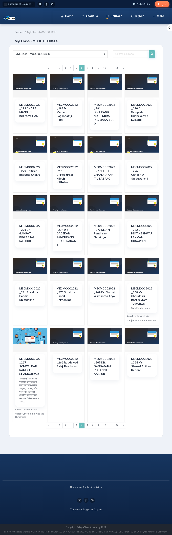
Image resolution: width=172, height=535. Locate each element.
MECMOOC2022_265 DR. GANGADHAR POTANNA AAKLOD (104, 366)
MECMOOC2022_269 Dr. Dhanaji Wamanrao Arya (104, 292)
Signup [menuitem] (139, 16)
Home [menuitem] (69, 16)
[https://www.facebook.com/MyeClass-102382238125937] (46, 4)
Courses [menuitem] (116, 16)
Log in (162, 4)
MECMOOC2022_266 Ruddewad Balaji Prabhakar (67, 362)
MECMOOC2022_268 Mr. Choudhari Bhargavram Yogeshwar (141, 296)
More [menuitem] (160, 16)
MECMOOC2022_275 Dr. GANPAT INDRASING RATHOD (29, 233)
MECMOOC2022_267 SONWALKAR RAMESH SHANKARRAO (29, 366)
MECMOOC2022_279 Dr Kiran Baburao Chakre (29, 170)
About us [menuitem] (92, 16)
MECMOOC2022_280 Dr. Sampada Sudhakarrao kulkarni (141, 112)
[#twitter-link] (39, 4)
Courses (19, 32)
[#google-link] (52, 4)
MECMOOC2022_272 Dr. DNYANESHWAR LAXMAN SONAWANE (142, 233)
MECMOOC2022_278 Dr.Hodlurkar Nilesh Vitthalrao (67, 174)
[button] (19, 4)
